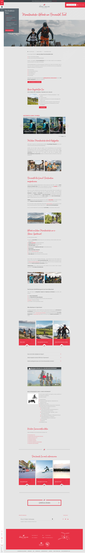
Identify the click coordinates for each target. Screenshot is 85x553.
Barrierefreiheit (44, 551)
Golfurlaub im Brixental (32, 439)
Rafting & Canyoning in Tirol (33, 437)
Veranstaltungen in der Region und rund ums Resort (27, 473)
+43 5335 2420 (48, 535)
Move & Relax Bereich (35, 251)
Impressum (30, 551)
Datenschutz (38, 551)
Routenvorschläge (49, 203)
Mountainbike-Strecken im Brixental (44, 334)
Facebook (63, 519)
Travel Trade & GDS (56, 551)
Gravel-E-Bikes (50, 199)
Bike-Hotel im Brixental (27, 334)
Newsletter (52, 519)
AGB (33, 551)
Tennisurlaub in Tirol (32, 434)
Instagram (66, 519)
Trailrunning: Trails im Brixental (33, 443)
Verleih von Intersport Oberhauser (34, 261)
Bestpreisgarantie (9, 15)
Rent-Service (33, 242)
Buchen (44, 1)
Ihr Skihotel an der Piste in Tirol (44, 473)
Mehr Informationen (9, 30)
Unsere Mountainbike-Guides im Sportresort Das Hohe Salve (61, 334)
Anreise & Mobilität (64, 536)
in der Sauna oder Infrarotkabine (40, 312)
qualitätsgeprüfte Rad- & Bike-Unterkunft (50, 77)
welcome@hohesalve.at (49, 537)
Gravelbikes (55, 186)
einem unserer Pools (37, 314)
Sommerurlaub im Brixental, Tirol (61, 473)
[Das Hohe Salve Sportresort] (44, 6)
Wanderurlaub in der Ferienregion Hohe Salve (36, 436)
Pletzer (2, 7)
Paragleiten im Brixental (32, 440)
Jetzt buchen (42, 107)
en (83, 4)
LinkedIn (68, 519)
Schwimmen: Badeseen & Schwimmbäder (35, 441)
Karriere (50, 551)
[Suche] (80, 5)
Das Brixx (30, 299)
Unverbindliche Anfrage (22, 551)
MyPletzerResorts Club (65, 551)
